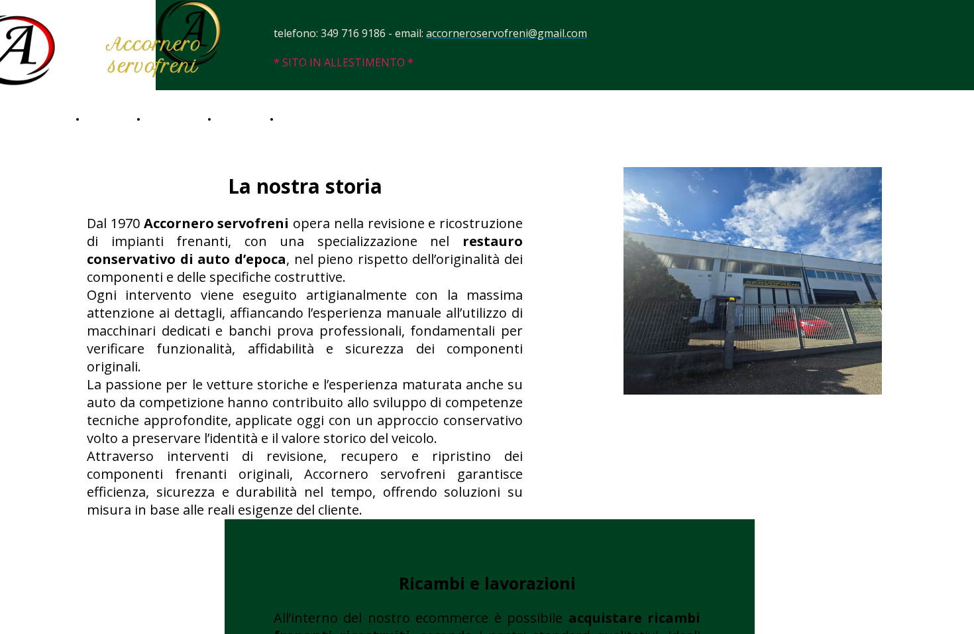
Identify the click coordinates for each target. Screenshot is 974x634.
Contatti (299, 118)
